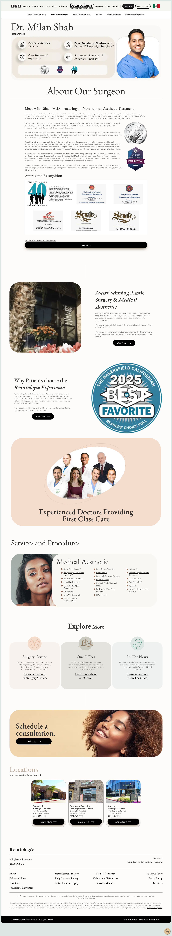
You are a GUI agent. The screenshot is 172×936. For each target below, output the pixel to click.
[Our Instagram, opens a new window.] (16, 6)
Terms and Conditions (130, 919)
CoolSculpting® (135, 582)
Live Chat (167, 931)
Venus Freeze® (135, 578)
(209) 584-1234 (114, 816)
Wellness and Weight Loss (134, 14)
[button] (156, 6)
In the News (63, 6)
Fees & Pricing (155, 878)
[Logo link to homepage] (82, 6)
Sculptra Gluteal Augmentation (70, 599)
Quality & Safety (154, 873)
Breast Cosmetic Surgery (37, 14)
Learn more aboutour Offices (86, 676)
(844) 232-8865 (143, 6)
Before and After (38, 6)
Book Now (128, 6)
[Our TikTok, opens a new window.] (19, 6)
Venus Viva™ (101, 572)
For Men (99, 14)
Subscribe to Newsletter (21, 887)
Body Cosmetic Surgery (59, 14)
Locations (26, 6)
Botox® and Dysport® (72, 569)
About (54, 6)
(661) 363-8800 (76, 816)
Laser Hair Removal (72, 582)
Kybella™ (132, 585)
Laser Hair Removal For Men (108, 576)
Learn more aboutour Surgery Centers (34, 676)
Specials (115, 6)
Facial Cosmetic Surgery (82, 14)
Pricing (107, 6)
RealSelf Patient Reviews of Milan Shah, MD (40, 241)
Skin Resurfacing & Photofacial (71, 586)
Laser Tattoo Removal (105, 569)
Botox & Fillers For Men (73, 578)
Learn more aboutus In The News (137, 676)
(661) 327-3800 (39, 816)
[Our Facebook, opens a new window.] (13, 6)
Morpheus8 (68, 591)
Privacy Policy (143, 919)
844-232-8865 (16, 864)
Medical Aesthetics (114, 14)
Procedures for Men (105, 883)
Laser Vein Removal (72, 595)
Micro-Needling (102, 579)
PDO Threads (101, 595)
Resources (99, 6)
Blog (48, 6)
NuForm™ (133, 569)
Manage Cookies (154, 919)
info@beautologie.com (20, 859)
